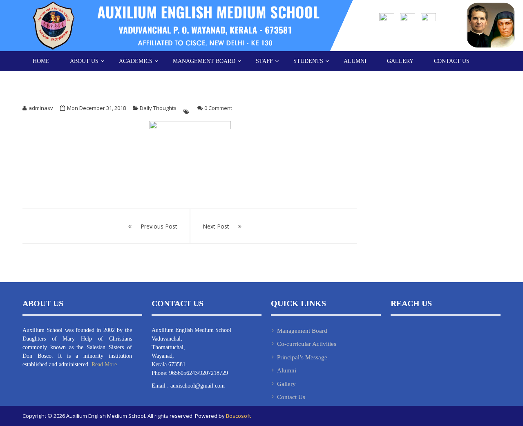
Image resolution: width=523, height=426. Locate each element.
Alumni (355, 61)
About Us (84, 61)
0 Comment (218, 108)
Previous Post (159, 226)
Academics (135, 61)
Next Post (216, 226)
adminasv (41, 108)
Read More (103, 364)
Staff (264, 61)
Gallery (400, 61)
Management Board (204, 61)
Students (308, 61)
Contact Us (451, 61)
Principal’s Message (302, 357)
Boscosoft (238, 415)
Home (41, 61)
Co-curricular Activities (306, 344)
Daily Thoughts (158, 108)
